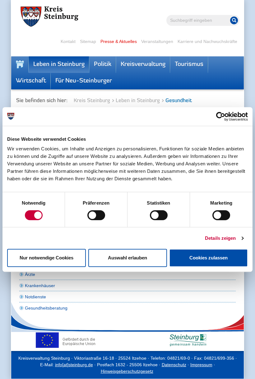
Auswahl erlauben (127, 257)
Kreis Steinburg (92, 100)
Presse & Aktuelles (118, 41)
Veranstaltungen (157, 41)
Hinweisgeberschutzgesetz (127, 371)
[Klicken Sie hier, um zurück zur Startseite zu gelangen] (20, 64)
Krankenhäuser (40, 285)
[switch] (96, 215)
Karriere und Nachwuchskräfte (207, 41)
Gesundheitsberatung (46, 308)
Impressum (201, 364)
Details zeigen (220, 238)
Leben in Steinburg (59, 64)
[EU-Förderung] (67, 340)
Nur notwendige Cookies (46, 257)
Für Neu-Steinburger (83, 81)
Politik (102, 64)
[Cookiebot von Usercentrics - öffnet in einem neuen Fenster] (220, 116)
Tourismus (189, 64)
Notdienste (35, 296)
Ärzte (30, 274)
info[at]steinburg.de (74, 364)
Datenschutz (174, 364)
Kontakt (68, 41)
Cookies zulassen (208, 257)
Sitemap (88, 41)
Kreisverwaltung (143, 64)
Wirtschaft (31, 81)
